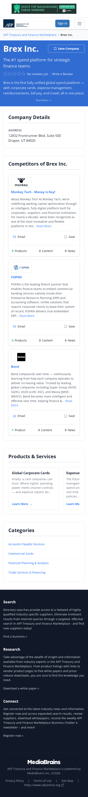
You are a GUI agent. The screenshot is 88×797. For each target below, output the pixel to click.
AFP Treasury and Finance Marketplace (29, 35)
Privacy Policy (15, 781)
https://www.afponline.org (42, 785)
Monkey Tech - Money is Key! (33, 192)
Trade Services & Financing (26, 572)
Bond (15, 366)
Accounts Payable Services (26, 544)
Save (72, 237)
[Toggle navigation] (79, 23)
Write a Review (62, 74)
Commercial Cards (21, 553)
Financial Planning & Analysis (28, 563)
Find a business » (15, 636)
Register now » (13, 735)
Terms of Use (43, 781)
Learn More (20, 504)
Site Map (67, 781)
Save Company (68, 48)
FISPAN (16, 277)
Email (21, 237)
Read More (43, 226)
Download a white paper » (21, 688)
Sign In (62, 23)
